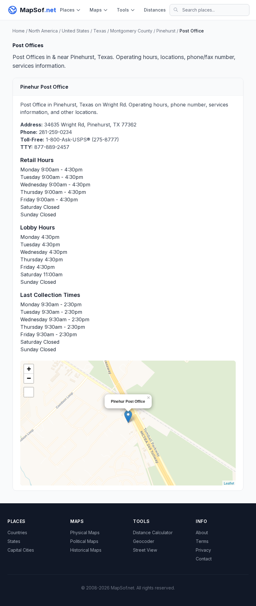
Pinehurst (165, 30)
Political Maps (84, 541)
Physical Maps (85, 532)
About (202, 532)
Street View (145, 550)
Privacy (203, 550)
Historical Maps (85, 550)
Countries (17, 532)
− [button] (29, 378)
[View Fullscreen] (28, 392)
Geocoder (143, 541)
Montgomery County (131, 30)
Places (67, 9)
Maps (96, 9)
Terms (202, 541)
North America (43, 30)
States (13, 541)
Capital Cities (20, 550)
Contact (204, 558)
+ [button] (29, 369)
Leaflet (229, 482)
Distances (155, 9)
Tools (123, 9)
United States (75, 30)
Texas (99, 30)
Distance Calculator (153, 532)
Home (18, 30)
